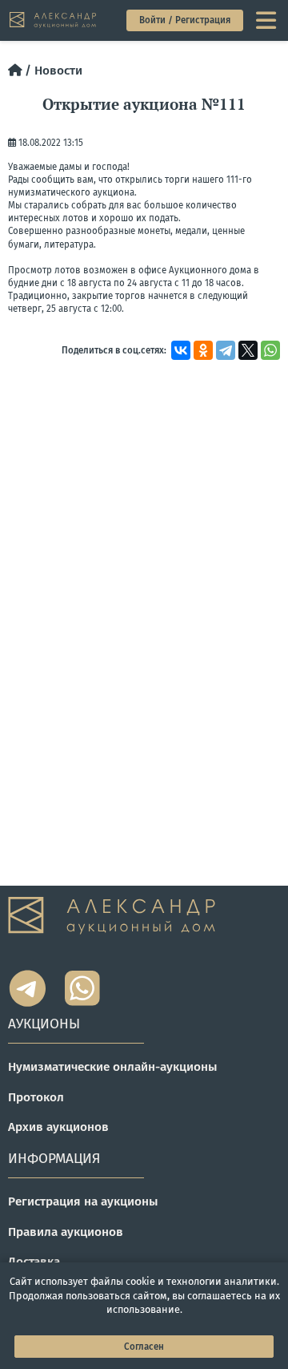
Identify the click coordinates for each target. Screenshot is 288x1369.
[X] (248, 350)
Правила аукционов (65, 1232)
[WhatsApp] (270, 350)
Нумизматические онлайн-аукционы (113, 1067)
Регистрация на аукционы (83, 1201)
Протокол (36, 1097)
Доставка (34, 1261)
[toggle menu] (267, 20)
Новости (58, 70)
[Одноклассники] (203, 350)
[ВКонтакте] (180, 350)
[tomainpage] (54, 20)
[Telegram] (225, 350)
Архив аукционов (58, 1127)
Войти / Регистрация (184, 20)
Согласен (144, 1346)
